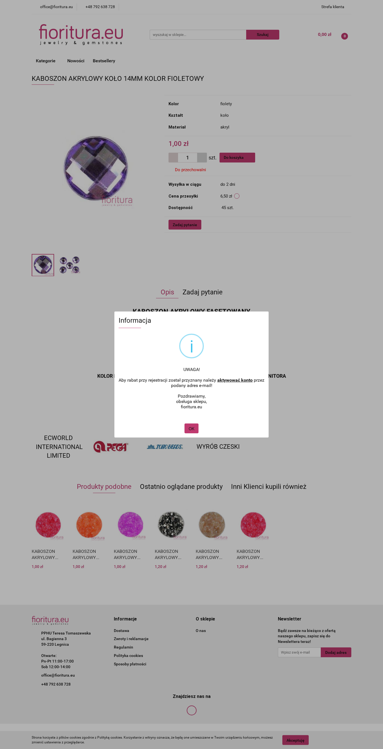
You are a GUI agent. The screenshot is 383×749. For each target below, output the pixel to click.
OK (191, 428)
